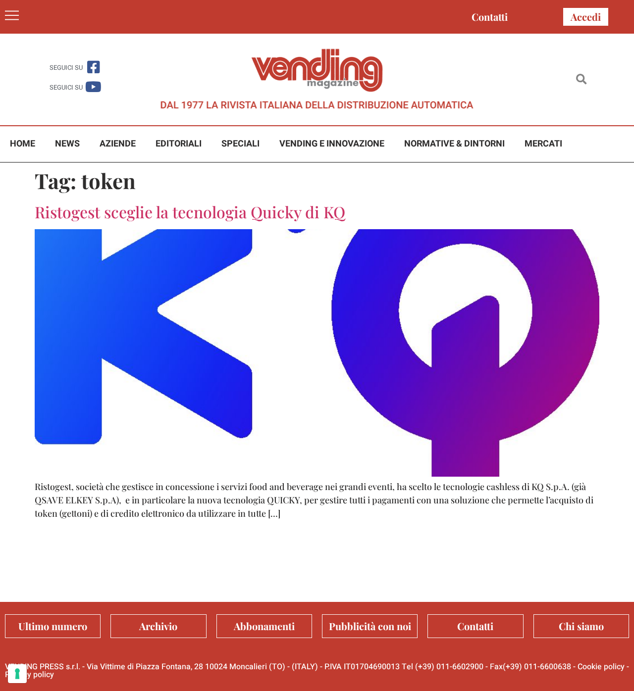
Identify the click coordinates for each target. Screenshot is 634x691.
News (67, 143)
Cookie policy (601, 667)
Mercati (543, 143)
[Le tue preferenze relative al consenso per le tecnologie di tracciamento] (17, 673)
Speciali (240, 143)
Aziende (118, 143)
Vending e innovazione (331, 143)
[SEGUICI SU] (93, 67)
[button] (581, 79)
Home (22, 143)
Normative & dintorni (454, 143)
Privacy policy (29, 675)
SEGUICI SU (66, 67)
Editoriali (179, 143)
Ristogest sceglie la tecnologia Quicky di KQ (190, 211)
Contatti (490, 16)
